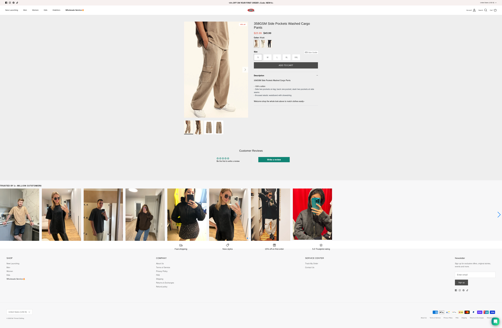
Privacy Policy (161, 271)
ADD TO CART (286, 65)
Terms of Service (163, 267)
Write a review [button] (274, 159)
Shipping (159, 279)
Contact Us (309, 267)
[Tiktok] (17, 3)
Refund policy (161, 286)
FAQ (158, 275)
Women (35, 10)
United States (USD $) (487, 2)
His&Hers (56, 10)
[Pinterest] (14, 3)
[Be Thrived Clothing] (251, 10)
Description (259, 75)
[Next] (245, 70)
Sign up (461, 282)
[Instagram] (10, 3)
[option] (216, 70)
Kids (45, 10)
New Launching (11, 10)
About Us (160, 263)
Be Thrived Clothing (18, 318)
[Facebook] (6, 3)
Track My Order (311, 263)
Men (25, 10)
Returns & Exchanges (165, 282)
